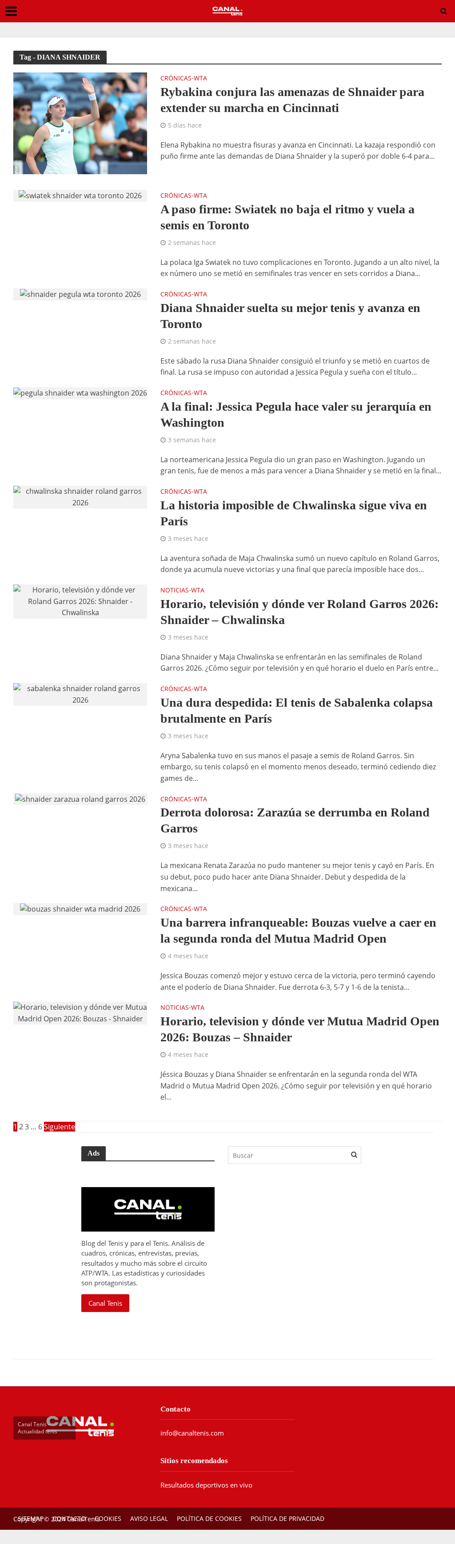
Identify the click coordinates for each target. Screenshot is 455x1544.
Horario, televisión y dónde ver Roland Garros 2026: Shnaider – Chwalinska (299, 612)
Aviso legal (149, 1518)
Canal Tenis (105, 1303)
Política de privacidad (287, 1518)
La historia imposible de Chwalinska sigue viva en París (293, 513)
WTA (200, 78)
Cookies (108, 1518)
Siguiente (59, 1127)
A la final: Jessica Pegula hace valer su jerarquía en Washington (295, 414)
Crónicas (176, 78)
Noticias (174, 590)
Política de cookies (209, 1518)
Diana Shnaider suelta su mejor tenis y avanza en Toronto (290, 316)
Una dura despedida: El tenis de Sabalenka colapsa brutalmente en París (296, 710)
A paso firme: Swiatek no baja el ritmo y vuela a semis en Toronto (287, 217)
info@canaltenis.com (192, 1432)
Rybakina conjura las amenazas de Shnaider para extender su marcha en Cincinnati (292, 100)
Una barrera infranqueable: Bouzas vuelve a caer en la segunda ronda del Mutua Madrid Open (298, 930)
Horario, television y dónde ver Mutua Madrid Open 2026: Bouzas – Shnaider (299, 1029)
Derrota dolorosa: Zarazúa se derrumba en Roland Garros (295, 820)
